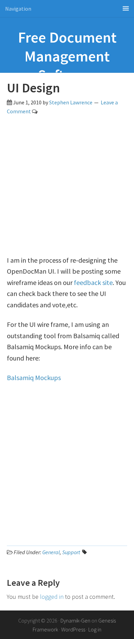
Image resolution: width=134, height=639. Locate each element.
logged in (52, 597)
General (51, 552)
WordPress (73, 629)
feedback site (93, 282)
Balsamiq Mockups (34, 377)
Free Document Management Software (67, 56)
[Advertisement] (67, 188)
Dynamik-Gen (75, 620)
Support (71, 552)
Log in (94, 629)
